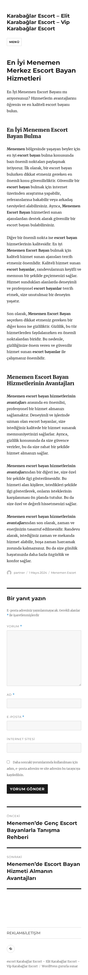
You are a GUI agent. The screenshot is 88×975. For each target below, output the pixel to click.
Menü (14, 42)
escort (11, 961)
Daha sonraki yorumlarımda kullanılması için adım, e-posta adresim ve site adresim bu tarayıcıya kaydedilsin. (43, 768)
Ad (11, 695)
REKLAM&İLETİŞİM (23, 933)
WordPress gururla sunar (60, 966)
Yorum (14, 626)
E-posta (15, 717)
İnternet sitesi (21, 739)
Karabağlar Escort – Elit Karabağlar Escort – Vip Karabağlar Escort (38, 22)
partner (19, 572)
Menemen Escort (63, 572)
